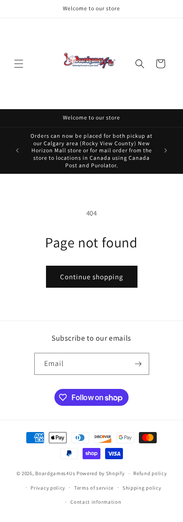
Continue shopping (91, 276)
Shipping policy (141, 488)
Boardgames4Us (55, 473)
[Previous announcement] (17, 150)
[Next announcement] (165, 150)
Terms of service (94, 488)
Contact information (95, 502)
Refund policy (150, 473)
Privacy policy (47, 488)
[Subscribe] (138, 364)
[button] (18, 63)
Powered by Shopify (100, 473)
